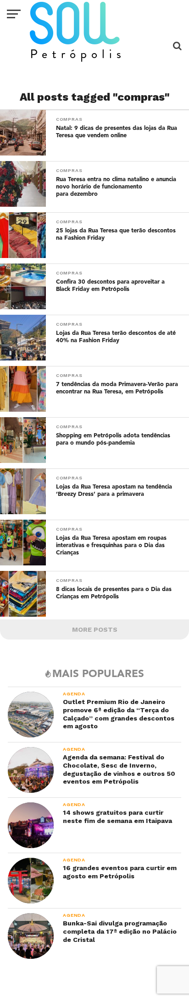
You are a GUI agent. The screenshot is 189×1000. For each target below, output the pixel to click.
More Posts (94, 629)
